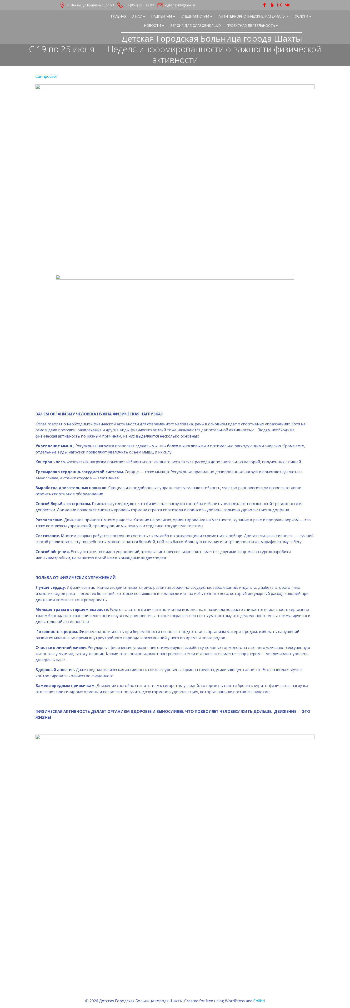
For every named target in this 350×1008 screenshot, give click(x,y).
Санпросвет (46, 76)
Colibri (259, 1000)
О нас (136, 16)
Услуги (301, 16)
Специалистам (195, 16)
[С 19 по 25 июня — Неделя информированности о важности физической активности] (175, 177)
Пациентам (161, 16)
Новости (152, 26)
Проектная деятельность (251, 26)
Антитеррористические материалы (252, 16)
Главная (118, 16)
